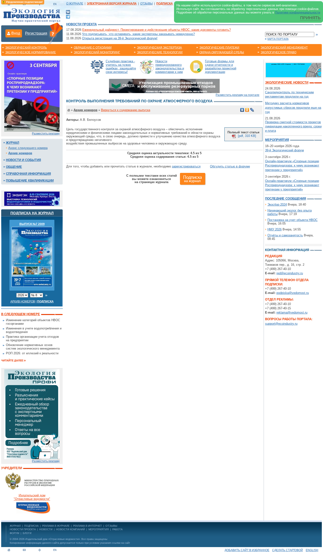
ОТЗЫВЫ (146, 3)
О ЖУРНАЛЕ (74, 3)
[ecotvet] (32, 414)
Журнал (12, 142)
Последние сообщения (285, 198)
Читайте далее (12, 360)
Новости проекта (81, 24)
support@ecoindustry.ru (281, 323)
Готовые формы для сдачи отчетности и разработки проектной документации (220, 66)
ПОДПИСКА (31, 525)
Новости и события (23, 160)
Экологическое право (278, 52)
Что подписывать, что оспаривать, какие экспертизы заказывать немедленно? (138, 34)
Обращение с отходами (93, 47)
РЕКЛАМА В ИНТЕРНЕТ (87, 525)
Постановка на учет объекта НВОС (292, 220)
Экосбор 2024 (277, 204)
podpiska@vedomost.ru (292, 293)
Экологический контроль (26, 47)
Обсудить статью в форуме (230, 166)
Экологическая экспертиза (159, 47)
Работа (117, 529)
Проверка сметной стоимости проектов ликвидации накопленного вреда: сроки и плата (293, 126)
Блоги (27, 533)
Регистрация (36, 33)
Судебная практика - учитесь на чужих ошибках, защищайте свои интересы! (121, 66)
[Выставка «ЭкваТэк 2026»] (32, 198)
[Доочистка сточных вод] (293, 70)
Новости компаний (70, 529)
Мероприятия (277, 140)
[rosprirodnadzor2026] (32, 96)
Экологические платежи (219, 47)
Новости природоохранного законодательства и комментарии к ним (169, 66)
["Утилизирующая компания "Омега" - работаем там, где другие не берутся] (164, 85)
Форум (14, 533)
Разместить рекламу (46, 133)
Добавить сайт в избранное (247, 550)
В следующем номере (20, 314)
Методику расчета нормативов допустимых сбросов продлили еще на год (293, 107)
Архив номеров (20, 153)
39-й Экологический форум (284, 150)
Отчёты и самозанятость (285, 235)
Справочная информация (28, 173)
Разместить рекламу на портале (237, 95)
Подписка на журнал (32, 213)
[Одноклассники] (247, 110)
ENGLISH (312, 550)
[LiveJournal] (252, 110)
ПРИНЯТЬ (310, 17)
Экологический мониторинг (97, 52)
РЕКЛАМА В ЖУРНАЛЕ (56, 525)
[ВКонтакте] (68, 11)
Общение (14, 167)
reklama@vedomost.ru (291, 312)
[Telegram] (68, 16)
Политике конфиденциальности (297, 12)
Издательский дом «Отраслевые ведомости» (52, 539)
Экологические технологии (160, 52)
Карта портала (277, 38)
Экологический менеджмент (284, 47)
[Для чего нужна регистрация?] (53, 33)
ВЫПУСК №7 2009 (32, 224)
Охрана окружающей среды (221, 52)
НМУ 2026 (274, 229)
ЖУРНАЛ (15, 525)
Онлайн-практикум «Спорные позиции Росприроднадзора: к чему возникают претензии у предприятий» (292, 165)
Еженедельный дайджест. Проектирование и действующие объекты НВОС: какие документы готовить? (156, 29)
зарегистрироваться (186, 166)
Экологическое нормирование (30, 52)
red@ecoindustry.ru (289, 273)
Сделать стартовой (287, 550)
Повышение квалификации (30, 180)
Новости (45, 529)
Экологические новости (286, 82)
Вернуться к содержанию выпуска (125, 110)
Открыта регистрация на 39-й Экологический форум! (119, 38)
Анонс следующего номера (28, 148)
